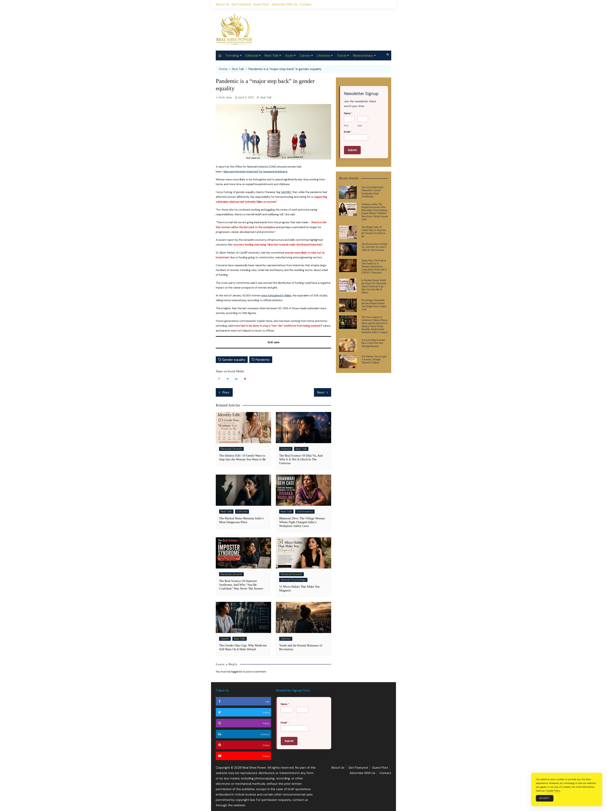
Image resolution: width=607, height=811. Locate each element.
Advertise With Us (284, 4)
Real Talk (266, 97)
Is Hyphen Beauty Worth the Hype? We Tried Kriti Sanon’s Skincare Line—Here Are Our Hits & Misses (374, 286)
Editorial (251, 55)
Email (348, 131)
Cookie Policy (553, 790)
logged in (236, 671)
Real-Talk (272, 55)
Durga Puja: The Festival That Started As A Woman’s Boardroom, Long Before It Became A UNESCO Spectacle (374, 266)
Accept (544, 798)
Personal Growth (231, 449)
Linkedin (236, 378)
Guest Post (261, 4)
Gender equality (233, 360)
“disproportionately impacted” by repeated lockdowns (255, 171)
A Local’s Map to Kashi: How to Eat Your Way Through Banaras (373, 343)
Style (289, 55)
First (346, 125)
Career (305, 55)
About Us (222, 4)
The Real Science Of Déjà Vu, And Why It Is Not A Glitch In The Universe (301, 459)
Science (286, 449)
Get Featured (241, 4)
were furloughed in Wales (276, 295)
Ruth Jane (225, 97)
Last (360, 125)
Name (348, 113)
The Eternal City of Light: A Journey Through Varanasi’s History (374, 359)
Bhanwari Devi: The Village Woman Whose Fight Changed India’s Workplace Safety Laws (302, 522)
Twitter (227, 378)
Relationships (363, 55)
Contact (306, 4)
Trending (232, 55)
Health (225, 638)
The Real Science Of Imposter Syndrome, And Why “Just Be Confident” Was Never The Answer (241, 584)
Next (320, 392)
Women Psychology (293, 579)
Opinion (286, 638)
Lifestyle (323, 55)
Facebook (219, 378)
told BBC (286, 192)
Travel (341, 55)
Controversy (305, 511)
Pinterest (245, 378)
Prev (226, 392)
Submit (352, 150)
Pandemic (263, 360)
